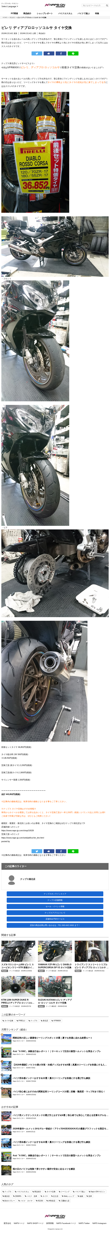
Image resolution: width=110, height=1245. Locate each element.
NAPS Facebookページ (66, 1223)
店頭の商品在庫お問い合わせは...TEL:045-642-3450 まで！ (55, 925)
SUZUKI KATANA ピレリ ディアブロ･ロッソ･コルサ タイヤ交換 (55, 1001)
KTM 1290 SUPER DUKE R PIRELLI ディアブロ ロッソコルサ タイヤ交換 (17, 1001)
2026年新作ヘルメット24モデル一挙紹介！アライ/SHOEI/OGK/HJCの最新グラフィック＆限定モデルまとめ (60, 1128)
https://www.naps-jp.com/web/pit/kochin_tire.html (22, 838)
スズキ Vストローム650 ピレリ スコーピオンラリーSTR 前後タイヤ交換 (17, 966)
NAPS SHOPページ (35, 1223)
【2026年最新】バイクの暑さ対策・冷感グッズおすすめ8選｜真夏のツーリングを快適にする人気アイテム (60, 1065)
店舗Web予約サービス (55, 919)
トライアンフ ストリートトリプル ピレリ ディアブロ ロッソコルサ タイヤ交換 (92, 966)
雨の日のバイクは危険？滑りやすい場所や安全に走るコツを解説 (44, 1169)
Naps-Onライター (19, 1041)
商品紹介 (4, 971)
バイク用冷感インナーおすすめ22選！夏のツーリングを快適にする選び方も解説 (51, 1078)
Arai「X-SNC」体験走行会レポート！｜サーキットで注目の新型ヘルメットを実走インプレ (57, 1051)
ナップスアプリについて (55, 913)
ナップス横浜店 (51, 1006)
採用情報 (50, 1223)
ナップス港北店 (27, 879)
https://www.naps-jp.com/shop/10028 (17, 830)
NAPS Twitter (84, 1223)
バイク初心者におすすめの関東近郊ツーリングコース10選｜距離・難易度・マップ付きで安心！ (59, 1091)
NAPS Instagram (99, 1223)
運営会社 (7, 1223)
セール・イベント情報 (55, 906)
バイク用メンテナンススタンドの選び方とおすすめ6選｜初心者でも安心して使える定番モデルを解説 (60, 1115)
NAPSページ (19, 1223)
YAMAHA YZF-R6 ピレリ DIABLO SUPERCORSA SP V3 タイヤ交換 (54, 966)
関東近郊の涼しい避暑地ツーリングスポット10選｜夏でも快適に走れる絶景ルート (52, 1038)
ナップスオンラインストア (55, 894)
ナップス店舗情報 (55, 900)
